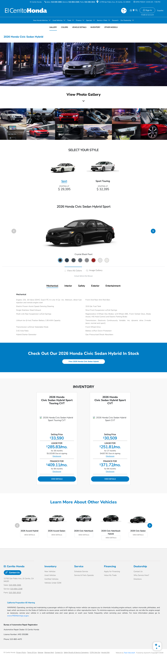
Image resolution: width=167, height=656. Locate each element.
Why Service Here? (141, 575)
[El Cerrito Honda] (26, 10)
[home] (131, 10)
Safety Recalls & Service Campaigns (76, 652)
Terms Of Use (32, 652)
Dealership (140, 566)
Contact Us (14, 572)
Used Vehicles (50, 575)
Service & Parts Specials (84, 575)
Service (78, 566)
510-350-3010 (90, 2)
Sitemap (40, 652)
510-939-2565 (56, 2)
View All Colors (74, 270)
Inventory (50, 566)
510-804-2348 (73, 2)
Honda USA (105, 652)
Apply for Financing (112, 571)
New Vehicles (49, 571)
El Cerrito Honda (9, 652)
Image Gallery (95, 270)
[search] (136, 10)
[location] (97, 2)
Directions (138, 579)
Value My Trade (110, 575)
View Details (56, 479)
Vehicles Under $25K (52, 583)
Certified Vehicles (51, 579)
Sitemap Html (49, 652)
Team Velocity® (129, 653)
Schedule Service (81, 571)
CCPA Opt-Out (95, 652)
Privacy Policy (21, 652)
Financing (110, 566)
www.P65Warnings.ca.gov (18, 615)
